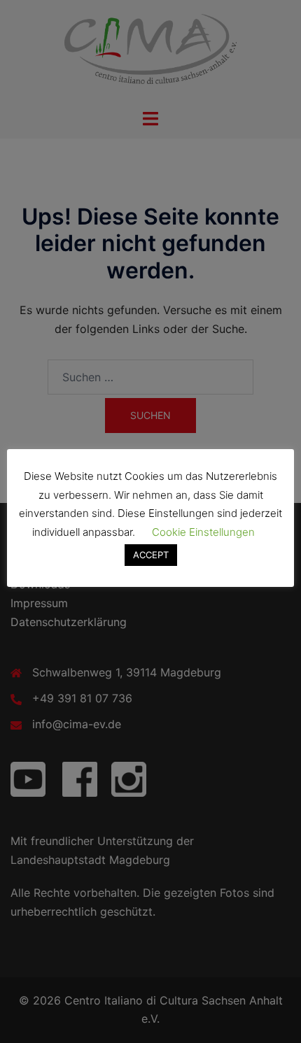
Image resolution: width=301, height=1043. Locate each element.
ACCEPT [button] (151, 554)
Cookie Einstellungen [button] (203, 532)
